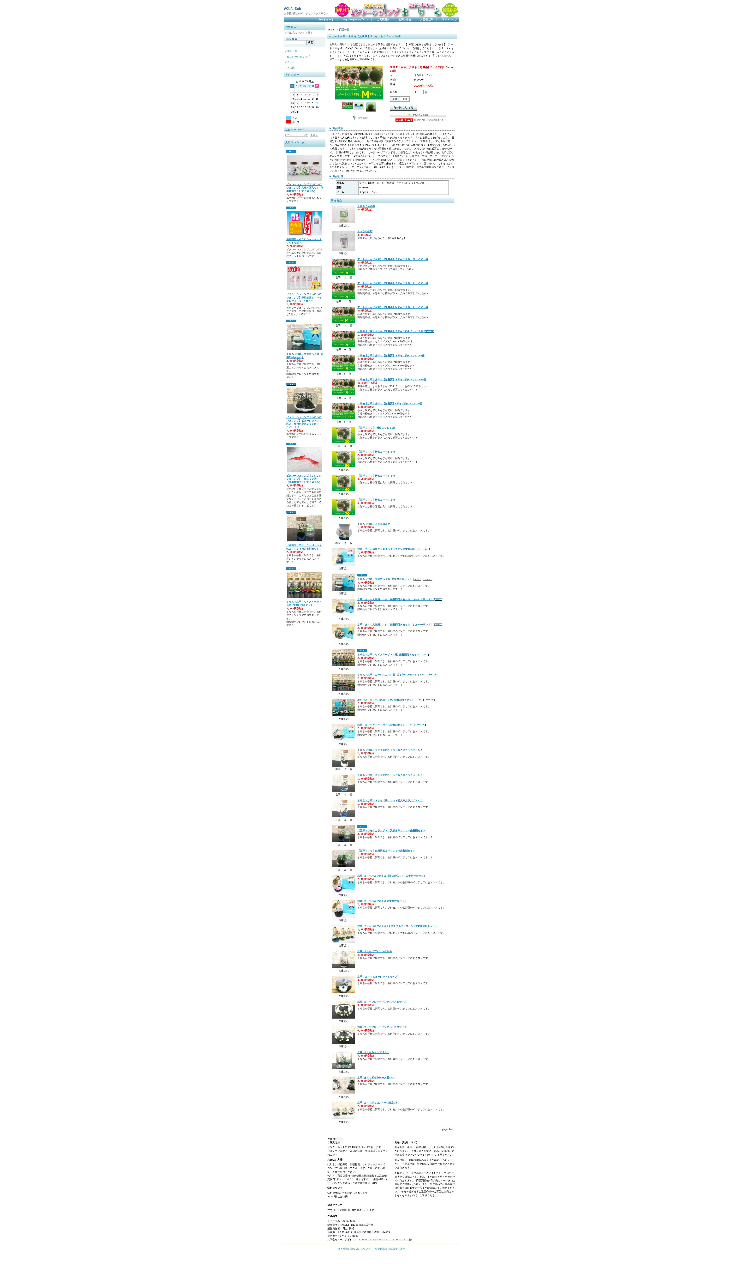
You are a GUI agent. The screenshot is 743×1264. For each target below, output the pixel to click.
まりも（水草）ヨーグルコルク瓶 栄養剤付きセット (387, 674)
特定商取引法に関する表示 (390, 1248)
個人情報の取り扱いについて (354, 1248)
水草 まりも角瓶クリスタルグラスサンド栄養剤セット (389, 549)
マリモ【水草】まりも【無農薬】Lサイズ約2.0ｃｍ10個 (389, 403)
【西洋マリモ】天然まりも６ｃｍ (376, 475)
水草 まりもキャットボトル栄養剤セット (382, 724)
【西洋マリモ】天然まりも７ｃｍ (376, 499)
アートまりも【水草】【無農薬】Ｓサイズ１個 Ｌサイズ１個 (392, 283)
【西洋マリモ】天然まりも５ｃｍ (376, 451)
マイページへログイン (355, 19)
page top (447, 1129)
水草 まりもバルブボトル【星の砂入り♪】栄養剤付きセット (391, 875)
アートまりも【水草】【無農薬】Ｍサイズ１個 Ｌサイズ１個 (392, 307)
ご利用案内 (383, 19)
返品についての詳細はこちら (430, 119)
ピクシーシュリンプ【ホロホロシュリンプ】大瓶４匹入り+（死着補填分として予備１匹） (304, 188)
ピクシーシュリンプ (298, 56)
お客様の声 (426, 19)
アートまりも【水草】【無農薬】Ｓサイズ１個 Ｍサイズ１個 (392, 259)
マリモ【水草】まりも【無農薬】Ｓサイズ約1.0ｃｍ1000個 (391, 379)
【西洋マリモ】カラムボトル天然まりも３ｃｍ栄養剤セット (391, 830)
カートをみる (326, 19)
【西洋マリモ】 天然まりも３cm (376, 427)
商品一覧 (292, 51)
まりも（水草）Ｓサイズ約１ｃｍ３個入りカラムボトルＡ (390, 750)
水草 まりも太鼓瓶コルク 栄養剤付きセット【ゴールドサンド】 (395, 599)
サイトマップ (449, 19)
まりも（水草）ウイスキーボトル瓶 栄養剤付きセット (389, 654)
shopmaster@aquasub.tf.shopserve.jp (385, 1239)
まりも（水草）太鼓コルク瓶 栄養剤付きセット (385, 579)
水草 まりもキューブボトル (373, 1052)
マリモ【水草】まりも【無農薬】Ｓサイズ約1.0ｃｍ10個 (391, 331)
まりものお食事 (366, 206)
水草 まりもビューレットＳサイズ (378, 976)
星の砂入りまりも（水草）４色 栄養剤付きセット (386, 699)
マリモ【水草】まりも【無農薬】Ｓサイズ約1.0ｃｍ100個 (391, 355)
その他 (290, 67)
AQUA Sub (292, 8)
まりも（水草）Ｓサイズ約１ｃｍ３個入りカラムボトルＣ (390, 800)
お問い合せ (405, 19)
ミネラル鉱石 (364, 231)
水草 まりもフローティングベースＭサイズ (382, 1027)
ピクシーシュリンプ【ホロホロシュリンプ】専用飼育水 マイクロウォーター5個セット (304, 297)
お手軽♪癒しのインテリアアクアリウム (306, 13)
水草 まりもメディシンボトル (374, 951)
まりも (290, 62)
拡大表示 (363, 118)
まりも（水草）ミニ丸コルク (373, 523)
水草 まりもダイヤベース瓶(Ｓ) (376, 1077)
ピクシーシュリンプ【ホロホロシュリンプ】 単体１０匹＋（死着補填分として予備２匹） (304, 479)
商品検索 (292, 39)
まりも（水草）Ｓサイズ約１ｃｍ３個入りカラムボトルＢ (390, 775)
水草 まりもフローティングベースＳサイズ (382, 1001)
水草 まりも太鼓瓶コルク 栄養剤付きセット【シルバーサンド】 (395, 624)
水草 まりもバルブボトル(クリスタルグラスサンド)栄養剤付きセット (397, 926)
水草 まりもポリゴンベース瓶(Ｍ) (377, 1102)
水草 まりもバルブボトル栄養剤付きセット (382, 901)
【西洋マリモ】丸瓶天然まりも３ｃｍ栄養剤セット (386, 850)
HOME (331, 29)
